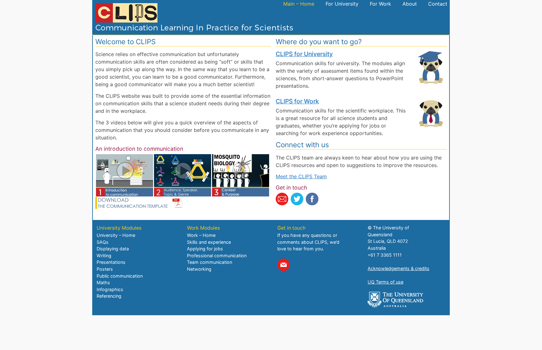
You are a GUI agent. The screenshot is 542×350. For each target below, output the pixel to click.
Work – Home (201, 235)
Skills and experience (209, 242)
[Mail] (283, 265)
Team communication (209, 262)
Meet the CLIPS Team (301, 176)
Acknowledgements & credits (398, 268)
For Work (380, 4)
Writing (104, 255)
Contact (437, 4)
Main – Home (298, 4)
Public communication (120, 276)
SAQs (103, 242)
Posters (105, 269)
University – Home (116, 235)
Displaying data (113, 248)
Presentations (111, 262)
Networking (199, 269)
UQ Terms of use (385, 282)
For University (342, 4)
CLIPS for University (304, 54)
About (409, 4)
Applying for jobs (205, 248)
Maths (103, 282)
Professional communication (217, 255)
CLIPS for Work (297, 101)
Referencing (109, 296)
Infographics (110, 289)
